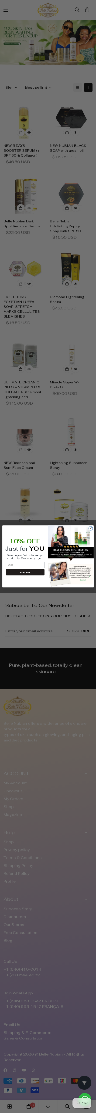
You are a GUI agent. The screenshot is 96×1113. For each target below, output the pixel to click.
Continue (25, 572)
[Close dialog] (91, 528)
